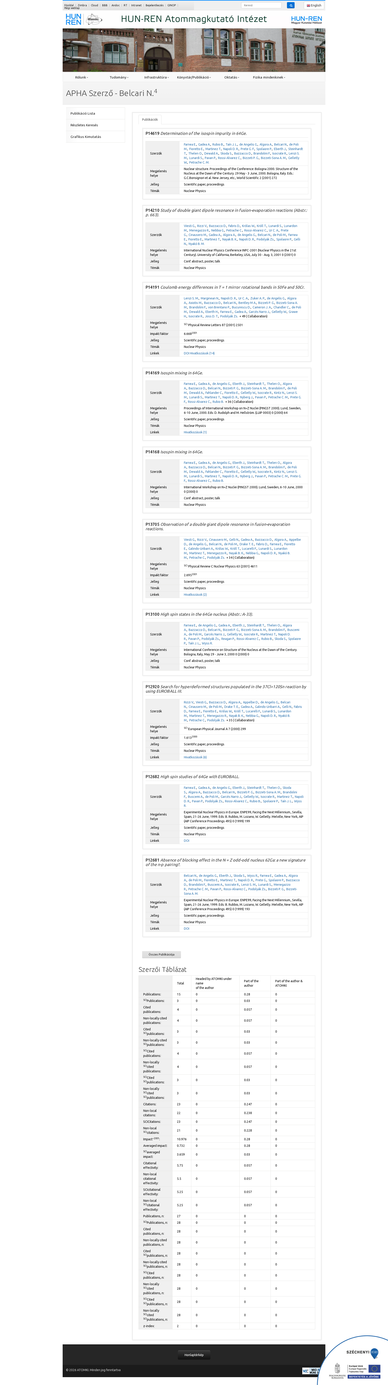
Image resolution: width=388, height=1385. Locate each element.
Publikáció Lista (83, 113)
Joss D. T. (211, 316)
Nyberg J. (246, 397)
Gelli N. (234, 539)
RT (125, 5)
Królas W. (248, 226)
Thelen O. (195, 153)
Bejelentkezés (154, 5)
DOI (186, 353)
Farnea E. (190, 144)
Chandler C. (281, 307)
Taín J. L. (231, 144)
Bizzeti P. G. (251, 158)
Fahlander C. (214, 393)
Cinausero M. (198, 235)
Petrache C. (234, 230)
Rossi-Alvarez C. (229, 158)
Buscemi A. (195, 796)
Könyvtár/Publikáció (193, 77)
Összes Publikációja (161, 954)
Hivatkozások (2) (195, 594)
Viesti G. (189, 226)
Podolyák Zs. (265, 239)
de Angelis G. (248, 144)
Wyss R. (207, 643)
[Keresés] (291, 5)
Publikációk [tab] (150, 119)
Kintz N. (279, 393)
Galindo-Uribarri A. (201, 548)
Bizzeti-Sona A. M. (273, 158)
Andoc (116, 5)
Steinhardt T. (256, 384)
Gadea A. (204, 144)
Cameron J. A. (262, 307)
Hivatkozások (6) (195, 757)
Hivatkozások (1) (195, 432)
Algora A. (266, 144)
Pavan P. (210, 158)
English (315, 5)
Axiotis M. (195, 303)
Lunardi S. (196, 158)
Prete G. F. (247, 149)
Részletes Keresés (84, 125)
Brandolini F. (262, 153)
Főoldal (69, 5)
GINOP (172, 5)
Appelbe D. (250, 702)
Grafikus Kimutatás (86, 137)
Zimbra (82, 5)
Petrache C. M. (199, 162)
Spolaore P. (264, 149)
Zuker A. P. (257, 298)
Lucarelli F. (249, 548)
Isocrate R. (279, 153)
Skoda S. (226, 153)
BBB (105, 5)
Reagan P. (228, 639)
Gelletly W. (279, 312)
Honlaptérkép (194, 1355)
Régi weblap (72, 8)
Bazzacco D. (242, 153)
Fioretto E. (196, 149)
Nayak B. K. (229, 239)
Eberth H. (211, 312)
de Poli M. (279, 235)
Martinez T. (213, 149)
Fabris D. (234, 226)
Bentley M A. (247, 303)
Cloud (94, 5)
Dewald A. (211, 153)
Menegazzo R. (199, 230)
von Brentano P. (219, 307)
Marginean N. (210, 298)
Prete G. (261, 880)
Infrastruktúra (155, 77)
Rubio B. (218, 144)
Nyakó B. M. (197, 244)
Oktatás (230, 77)
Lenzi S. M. (191, 298)
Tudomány (118, 77)
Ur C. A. (274, 230)
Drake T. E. (247, 544)
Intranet (136, 5)
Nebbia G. (217, 230)
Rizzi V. (202, 226)
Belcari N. (280, 144)
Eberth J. (280, 149)
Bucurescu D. (241, 307)
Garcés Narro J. (259, 312)
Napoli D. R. (231, 149)
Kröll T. (262, 226)
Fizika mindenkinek (268, 77)
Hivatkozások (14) (202, 353)
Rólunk (80, 77)
